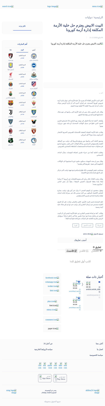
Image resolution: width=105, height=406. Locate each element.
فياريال (11, 88)
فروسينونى (34, 116)
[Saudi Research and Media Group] (11, 391)
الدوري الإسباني (22, 83)
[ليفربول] (10, 74)
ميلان (10, 135)
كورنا (75, 225)
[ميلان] (10, 131)
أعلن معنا (99, 344)
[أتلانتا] (33, 140)
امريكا (99, 225)
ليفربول (10, 79)
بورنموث (10, 60)
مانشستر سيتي (33, 60)
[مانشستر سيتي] (33, 56)
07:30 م (22, 114)
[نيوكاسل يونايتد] (33, 74)
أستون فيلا (11, 69)
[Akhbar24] (90, 391)
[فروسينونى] (33, 112)
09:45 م (22, 133)
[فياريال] (10, 84)
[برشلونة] (10, 103)
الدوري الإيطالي (22, 111)
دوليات (88, 17)
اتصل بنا (100, 349)
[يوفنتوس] (10, 112)
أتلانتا (33, 144)
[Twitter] (53, 286)
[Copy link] (54, 290)
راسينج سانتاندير (10, 97)
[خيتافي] (33, 93)
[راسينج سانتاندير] (10, 93)
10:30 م (22, 105)
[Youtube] (50, 365)
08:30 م (22, 95)
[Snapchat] (39, 365)
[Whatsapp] (52, 282)
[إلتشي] (33, 103)
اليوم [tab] (22, 50)
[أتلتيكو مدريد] (33, 84)
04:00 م (22, 58)
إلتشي (34, 107)
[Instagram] (55, 365)
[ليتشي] (10, 121)
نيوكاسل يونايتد (33, 79)
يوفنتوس (10, 116)
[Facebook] (52, 277)
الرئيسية (98, 17)
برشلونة (10, 107)
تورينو (33, 135)
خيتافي (34, 97)
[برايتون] (33, 65)
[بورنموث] (10, 56)
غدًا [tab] (11, 50)
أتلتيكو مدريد (33, 88)
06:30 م (22, 76)
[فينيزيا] (33, 121)
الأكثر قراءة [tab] (22, 26)
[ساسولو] (10, 140)
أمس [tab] (33, 50)
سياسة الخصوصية (96, 355)
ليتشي (10, 126)
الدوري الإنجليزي (22, 55)
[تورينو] (33, 131)
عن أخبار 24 (48, 344)
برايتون (34, 69)
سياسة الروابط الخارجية (43, 349)
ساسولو (10, 144)
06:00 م (22, 86)
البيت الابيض (87, 225)
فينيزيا (33, 126)
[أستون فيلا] (10, 65)
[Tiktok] (44, 365)
